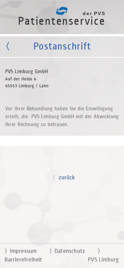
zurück (65, 177)
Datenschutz (67, 251)
